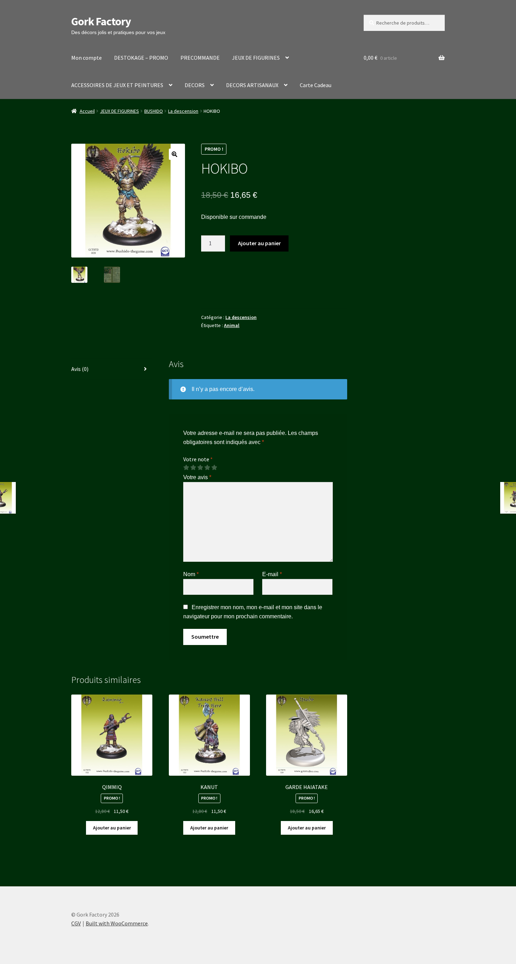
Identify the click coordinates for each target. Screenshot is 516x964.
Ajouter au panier (259, 243)
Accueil (87, 111)
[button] (174, 154)
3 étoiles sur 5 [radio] (200, 467)
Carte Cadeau (315, 85)
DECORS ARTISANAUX (252, 85)
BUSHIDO (153, 111)
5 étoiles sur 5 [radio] (214, 467)
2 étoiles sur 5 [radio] (193, 467)
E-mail (272, 574)
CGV (76, 923)
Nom (191, 574)
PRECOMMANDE (200, 57)
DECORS (195, 85)
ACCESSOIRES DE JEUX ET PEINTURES (117, 85)
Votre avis (197, 477)
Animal (231, 325)
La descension (183, 111)
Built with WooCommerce (117, 923)
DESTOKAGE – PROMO (141, 57)
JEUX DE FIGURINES (256, 57)
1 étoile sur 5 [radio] (186, 467)
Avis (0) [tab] (79, 368)
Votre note (198, 459)
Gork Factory (101, 21)
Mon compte (86, 57)
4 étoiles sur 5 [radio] (207, 467)
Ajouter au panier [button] (112, 828)
